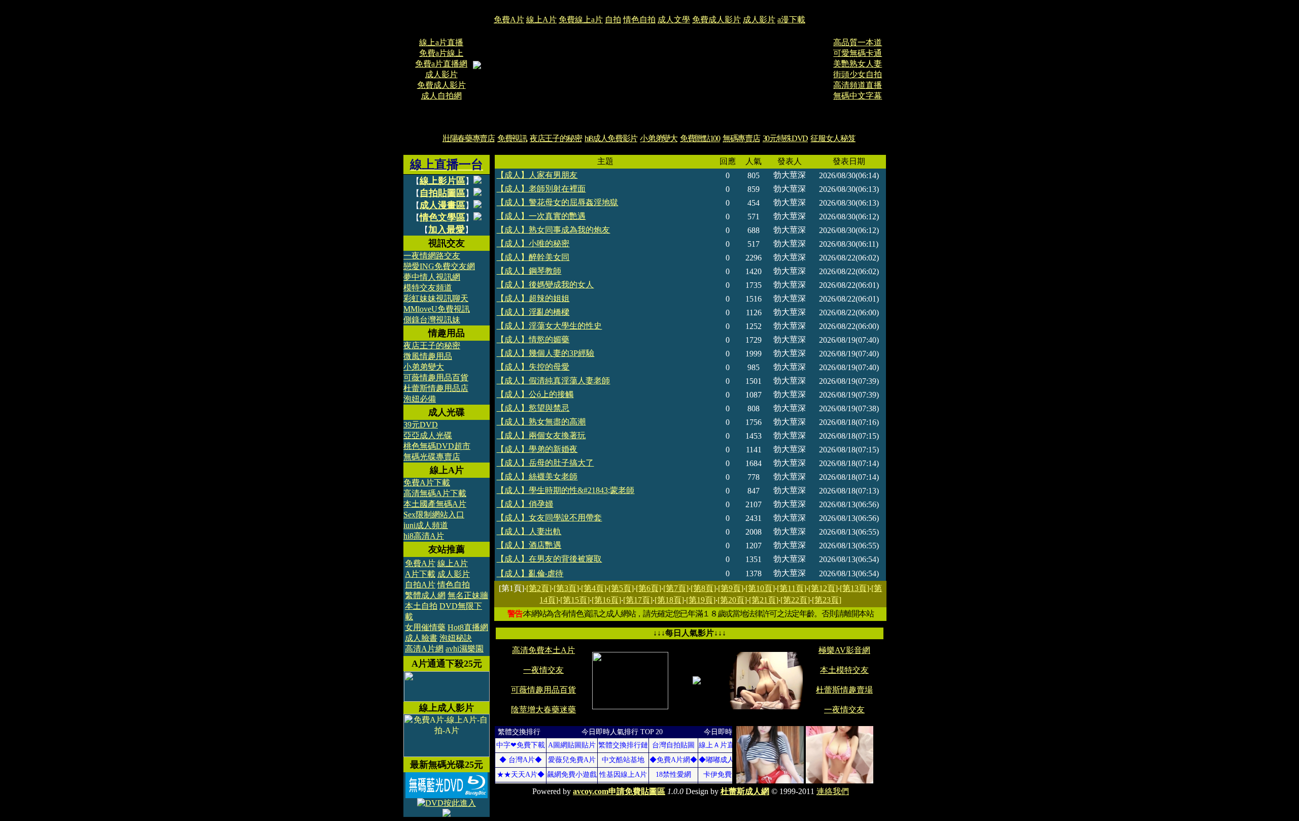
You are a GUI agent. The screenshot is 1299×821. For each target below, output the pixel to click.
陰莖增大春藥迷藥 (543, 709)
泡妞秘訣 (455, 638)
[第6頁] (648, 588)
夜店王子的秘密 (556, 138)
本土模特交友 (844, 670)
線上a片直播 (441, 42)
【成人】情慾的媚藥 (532, 339)
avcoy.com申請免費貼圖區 (619, 791)
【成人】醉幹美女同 (532, 257)
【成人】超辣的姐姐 (532, 298)
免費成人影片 (716, 19)
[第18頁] (669, 600)
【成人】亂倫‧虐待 (529, 573)
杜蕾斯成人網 (745, 791)
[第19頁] (700, 600)
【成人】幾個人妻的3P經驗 (545, 353)
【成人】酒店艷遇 (528, 545)
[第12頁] (823, 588)
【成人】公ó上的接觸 (534, 394)
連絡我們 (832, 791)
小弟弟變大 (658, 138)
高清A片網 (424, 648)
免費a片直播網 (441, 63)
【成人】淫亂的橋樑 (532, 312)
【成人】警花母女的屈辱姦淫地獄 (557, 202)
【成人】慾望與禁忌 (532, 408)
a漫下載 (791, 19)
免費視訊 (512, 138)
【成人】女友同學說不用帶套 (549, 517)
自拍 (613, 19)
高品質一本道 (857, 42)
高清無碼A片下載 (434, 493)
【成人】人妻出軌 (528, 531)
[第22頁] (795, 600)
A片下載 (420, 574)
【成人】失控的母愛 (532, 367)
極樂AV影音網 (844, 650)
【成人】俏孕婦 (524, 504)
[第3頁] (566, 588)
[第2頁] (539, 588)
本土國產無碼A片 (434, 504)
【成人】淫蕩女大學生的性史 (549, 325)
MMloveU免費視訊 (436, 309)
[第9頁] (730, 588)
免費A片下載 (426, 482)
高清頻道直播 (857, 85)
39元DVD (420, 424)
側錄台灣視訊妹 (431, 319)
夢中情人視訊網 (431, 277)
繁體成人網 (425, 595)
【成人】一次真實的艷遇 (541, 216)
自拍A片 (420, 584)
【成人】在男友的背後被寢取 (549, 558)
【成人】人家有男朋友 (536, 175)
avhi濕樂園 (465, 648)
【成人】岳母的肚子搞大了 (545, 462)
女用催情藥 (425, 627)
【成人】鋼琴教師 (528, 271)
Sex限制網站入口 (433, 514)
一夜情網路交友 (431, 255)
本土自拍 (421, 606)
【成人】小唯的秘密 (532, 243)
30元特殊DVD (785, 138)
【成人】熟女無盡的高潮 (541, 421)
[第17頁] (638, 600)
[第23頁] (826, 600)
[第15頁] (575, 600)
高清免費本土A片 (543, 650)
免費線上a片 (581, 19)
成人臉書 (421, 638)
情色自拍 (639, 19)
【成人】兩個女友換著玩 (541, 435)
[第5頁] (621, 588)
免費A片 (509, 19)
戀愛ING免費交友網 (439, 266)
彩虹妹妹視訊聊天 (435, 298)
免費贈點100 (700, 138)
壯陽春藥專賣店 (468, 138)
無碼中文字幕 (857, 95)
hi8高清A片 (423, 536)
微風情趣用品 (427, 356)
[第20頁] (732, 600)
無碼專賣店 (741, 138)
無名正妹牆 (468, 595)
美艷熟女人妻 (857, 63)
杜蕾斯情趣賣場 (844, 689)
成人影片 (759, 19)
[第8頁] (703, 588)
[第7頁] (676, 588)
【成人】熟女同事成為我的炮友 (553, 229)
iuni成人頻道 (425, 525)
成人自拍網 (441, 95)
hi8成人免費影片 (611, 138)
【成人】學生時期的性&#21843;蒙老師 (565, 490)
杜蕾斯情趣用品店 (435, 388)
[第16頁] (606, 600)
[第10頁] (760, 588)
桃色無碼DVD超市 (436, 446)
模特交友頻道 (427, 287)
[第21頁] (763, 600)
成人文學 (674, 19)
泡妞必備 (419, 399)
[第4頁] (593, 588)
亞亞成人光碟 (427, 435)
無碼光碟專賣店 (431, 456)
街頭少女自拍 (857, 74)
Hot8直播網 (468, 627)
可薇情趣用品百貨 (435, 377)
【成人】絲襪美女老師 (536, 476)
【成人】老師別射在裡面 (541, 188)
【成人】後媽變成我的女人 (545, 284)
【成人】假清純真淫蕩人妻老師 (553, 380)
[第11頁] (791, 588)
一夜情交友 (543, 670)
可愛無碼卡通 (857, 53)
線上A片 (541, 19)
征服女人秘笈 (832, 138)
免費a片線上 (441, 53)
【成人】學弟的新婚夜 (536, 449)
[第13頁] (854, 588)
